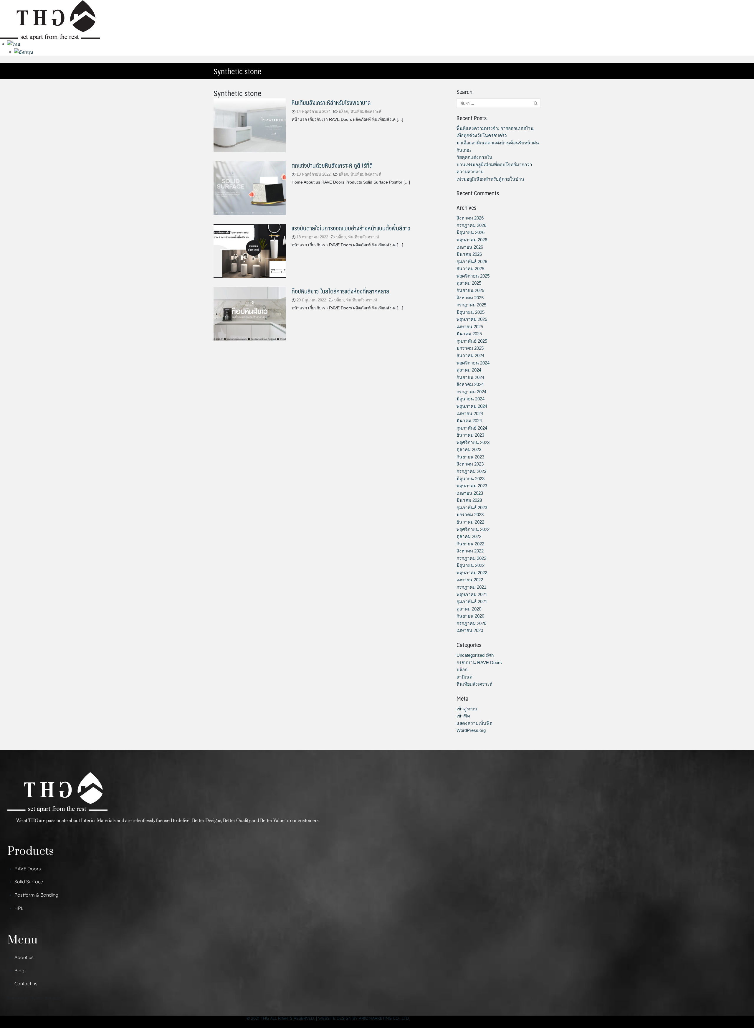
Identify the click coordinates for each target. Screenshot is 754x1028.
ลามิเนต (464, 676)
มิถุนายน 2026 (471, 232)
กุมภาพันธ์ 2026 (472, 261)
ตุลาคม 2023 (469, 449)
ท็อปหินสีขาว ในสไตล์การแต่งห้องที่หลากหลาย (340, 291)
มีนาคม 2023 (469, 500)
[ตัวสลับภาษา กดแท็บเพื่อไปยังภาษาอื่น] (13, 43)
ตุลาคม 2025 (469, 283)
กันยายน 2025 (470, 290)
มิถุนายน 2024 (471, 398)
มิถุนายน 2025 (471, 312)
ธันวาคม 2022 (470, 521)
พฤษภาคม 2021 (472, 594)
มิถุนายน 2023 (471, 478)
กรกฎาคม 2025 (471, 304)
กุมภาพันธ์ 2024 (472, 427)
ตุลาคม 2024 (469, 369)
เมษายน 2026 (470, 247)
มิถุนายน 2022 (471, 565)
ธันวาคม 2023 (470, 435)
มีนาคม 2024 (469, 420)
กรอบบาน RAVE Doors (479, 662)
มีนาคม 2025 (469, 333)
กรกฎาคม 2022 (471, 558)
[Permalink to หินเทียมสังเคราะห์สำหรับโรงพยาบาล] (250, 124)
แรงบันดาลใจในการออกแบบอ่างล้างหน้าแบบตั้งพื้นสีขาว (351, 228)
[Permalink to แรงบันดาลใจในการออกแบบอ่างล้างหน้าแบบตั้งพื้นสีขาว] (250, 250)
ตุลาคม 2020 (469, 608)
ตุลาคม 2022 (469, 536)
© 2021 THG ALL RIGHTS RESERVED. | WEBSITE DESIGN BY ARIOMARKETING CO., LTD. (328, 1018)
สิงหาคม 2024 (470, 384)
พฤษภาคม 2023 (472, 485)
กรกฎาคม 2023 (471, 471)
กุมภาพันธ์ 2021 (472, 601)
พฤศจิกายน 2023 (473, 442)
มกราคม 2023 (470, 514)
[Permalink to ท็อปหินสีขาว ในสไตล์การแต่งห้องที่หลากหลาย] (250, 313)
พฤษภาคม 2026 (472, 239)
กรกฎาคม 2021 (471, 587)
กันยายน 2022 (470, 543)
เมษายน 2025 (470, 326)
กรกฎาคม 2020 (471, 623)
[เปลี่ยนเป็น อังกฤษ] (23, 51)
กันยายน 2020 (470, 615)
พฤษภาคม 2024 (472, 406)
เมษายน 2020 (470, 630)
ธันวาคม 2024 (470, 355)
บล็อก (343, 111)
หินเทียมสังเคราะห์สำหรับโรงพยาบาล (331, 102)
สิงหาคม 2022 (470, 550)
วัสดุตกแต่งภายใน (474, 157)
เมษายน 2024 (470, 413)
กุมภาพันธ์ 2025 (472, 341)
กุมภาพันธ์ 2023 (472, 507)
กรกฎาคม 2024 (471, 391)
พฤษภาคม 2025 (472, 319)
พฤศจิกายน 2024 (473, 362)
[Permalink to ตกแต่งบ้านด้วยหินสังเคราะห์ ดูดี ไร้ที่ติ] (250, 187)
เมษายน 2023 (470, 493)
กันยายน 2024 (470, 377)
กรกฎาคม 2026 (471, 225)
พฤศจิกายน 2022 (473, 529)
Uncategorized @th (475, 655)
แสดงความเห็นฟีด (474, 723)
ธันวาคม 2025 (470, 268)
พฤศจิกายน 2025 (473, 275)
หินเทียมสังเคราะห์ (365, 111)
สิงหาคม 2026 (470, 217)
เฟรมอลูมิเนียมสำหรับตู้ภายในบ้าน (490, 178)
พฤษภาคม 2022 (472, 572)
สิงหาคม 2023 (470, 463)
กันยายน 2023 (470, 456)
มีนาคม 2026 (469, 254)
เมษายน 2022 (470, 579)
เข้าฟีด (463, 715)
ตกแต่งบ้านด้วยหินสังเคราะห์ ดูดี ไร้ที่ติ (332, 165)
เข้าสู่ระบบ (467, 708)
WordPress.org (471, 730)
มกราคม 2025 (470, 348)
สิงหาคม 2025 (470, 297)
